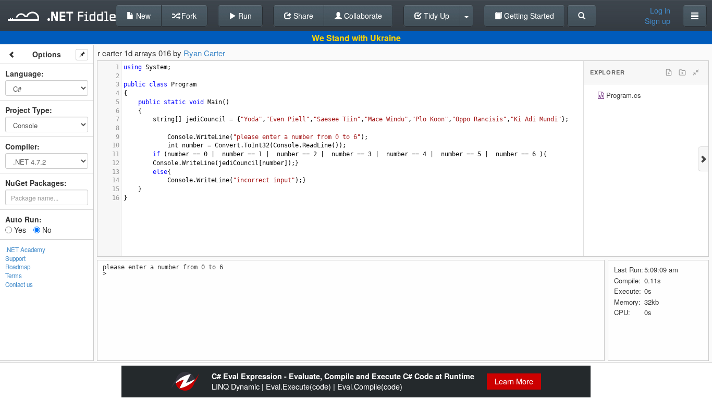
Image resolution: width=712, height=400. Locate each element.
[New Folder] (682, 72)
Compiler (21, 146)
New (142, 15)
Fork (188, 15)
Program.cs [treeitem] (623, 95)
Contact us (19, 284)
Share (302, 15)
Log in (660, 10)
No (46, 229)
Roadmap (17, 266)
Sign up (657, 21)
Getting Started (528, 15)
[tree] (646, 97)
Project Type (27, 110)
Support (15, 258)
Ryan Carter (204, 52)
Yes (19, 229)
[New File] (668, 72)
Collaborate (362, 15)
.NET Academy (25, 249)
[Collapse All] (696, 72)
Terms (13, 275)
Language (23, 73)
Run (244, 15)
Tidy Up (435, 15)
